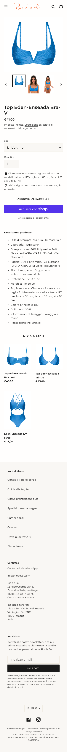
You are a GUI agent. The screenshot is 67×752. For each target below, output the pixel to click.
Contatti (12, 527)
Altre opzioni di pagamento (33, 217)
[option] (19, 81)
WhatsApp (31, 568)
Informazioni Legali (16, 729)
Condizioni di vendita (37, 729)
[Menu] (6, 6)
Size (6, 140)
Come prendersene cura (23, 498)
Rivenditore (15, 546)
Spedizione (31, 124)
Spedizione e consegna (22, 508)
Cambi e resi (15, 518)
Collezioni (37, 731)
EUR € (32, 708)
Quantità (9, 157)
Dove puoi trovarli (19, 537)
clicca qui (18, 687)
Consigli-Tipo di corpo (21, 479)
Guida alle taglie (17, 489)
